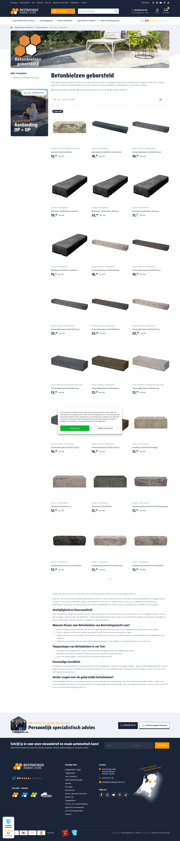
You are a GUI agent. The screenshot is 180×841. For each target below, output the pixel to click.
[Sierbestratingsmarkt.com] (34, 794)
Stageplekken (70, 800)
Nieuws (146, 3)
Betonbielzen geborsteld (73, 385)
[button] (8, 827)
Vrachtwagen (165, 11)
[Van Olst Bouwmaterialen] (46, 794)
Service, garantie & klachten (76, 793)
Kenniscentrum (25, 3)
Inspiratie (39, 3)
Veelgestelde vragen (73, 769)
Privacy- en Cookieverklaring (76, 804)
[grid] (160, 99)
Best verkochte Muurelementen (69, 148)
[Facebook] (152, 2)
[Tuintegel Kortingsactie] (83, 141)
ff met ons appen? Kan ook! (156, 725)
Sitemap (138, 833)
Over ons (48, 3)
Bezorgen (69, 787)
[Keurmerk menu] (12, 818)
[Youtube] (160, 2)
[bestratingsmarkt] (37, 766)
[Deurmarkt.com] (24, 794)
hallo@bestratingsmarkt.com (113, 782)
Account (157, 12)
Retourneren (70, 790)
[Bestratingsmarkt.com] (15, 794)
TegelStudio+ (74, 3)
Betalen (68, 783)
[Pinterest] (164, 2)
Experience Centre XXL (60, 3)
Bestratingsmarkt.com (128, 833)
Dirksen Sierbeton (138, 148)
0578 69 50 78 (141, 10)
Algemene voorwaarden (74, 807)
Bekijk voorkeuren (105, 428)
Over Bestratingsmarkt (74, 811)
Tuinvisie (54, 208)
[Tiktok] (126, 794)
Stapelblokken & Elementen (24, 27)
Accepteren (75, 428)
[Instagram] (156, 2)
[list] (166, 99)
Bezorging (14, 3)
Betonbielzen (103, 148)
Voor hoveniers (71, 776)
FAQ (33, 3)
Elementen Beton (42, 27)
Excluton (54, 148)
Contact (84, 3)
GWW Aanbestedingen (74, 780)
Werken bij (69, 797)
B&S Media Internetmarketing (160, 833)
